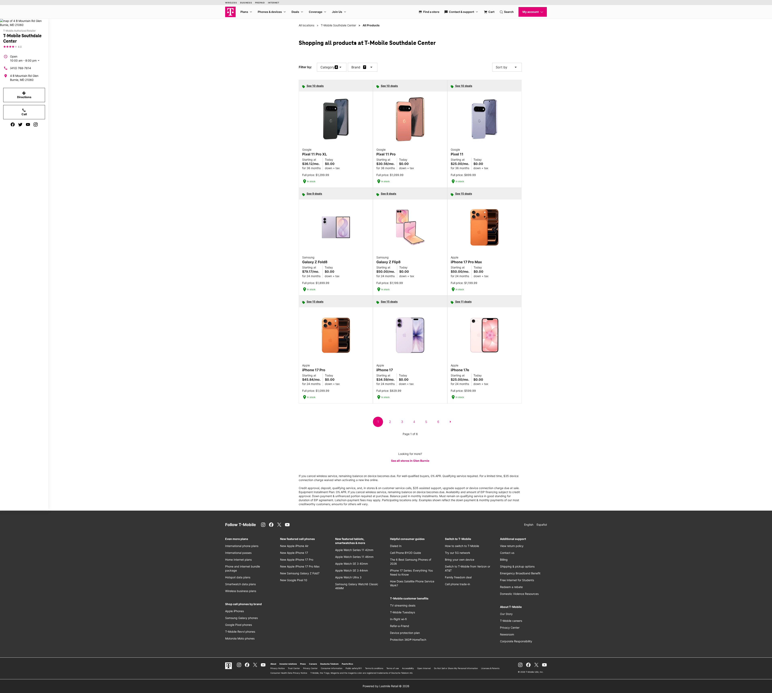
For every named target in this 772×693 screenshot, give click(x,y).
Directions (24, 95)
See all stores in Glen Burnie (410, 460)
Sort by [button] (507, 67)
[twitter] (20, 124)
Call (24, 112)
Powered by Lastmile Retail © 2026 (386, 686)
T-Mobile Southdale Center (338, 25)
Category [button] (327, 67)
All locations (306, 25)
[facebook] (12, 124)
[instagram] (35, 124)
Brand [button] (355, 67)
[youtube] (28, 124)
